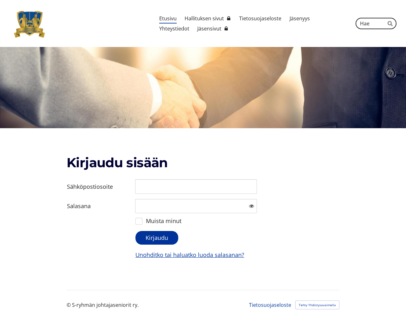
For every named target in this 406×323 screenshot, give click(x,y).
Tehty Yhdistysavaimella (317, 305)
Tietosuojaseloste (270, 304)
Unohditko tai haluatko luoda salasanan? (189, 255)
